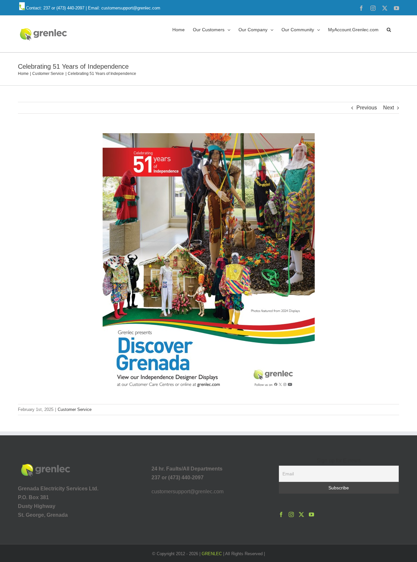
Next (388, 107)
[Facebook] (281, 514)
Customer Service (75, 409)
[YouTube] (311, 514)
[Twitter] (301, 514)
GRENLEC (212, 553)
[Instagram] (291, 514)
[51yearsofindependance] (209, 135)
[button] (389, 29)
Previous (366, 107)
